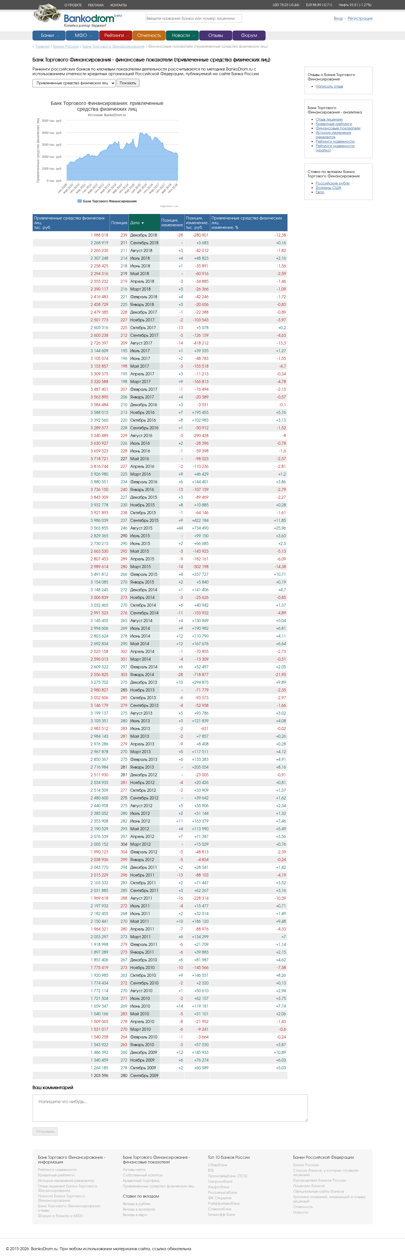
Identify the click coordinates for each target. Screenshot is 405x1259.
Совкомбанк (220, 1209)
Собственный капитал (143, 1175)
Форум (249, 35)
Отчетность (149, 35)
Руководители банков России (319, 1180)
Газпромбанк (220, 1181)
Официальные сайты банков (318, 1191)
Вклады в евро (135, 1214)
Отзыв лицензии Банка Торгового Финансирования (67, 1188)
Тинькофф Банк (221, 1214)
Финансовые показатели (338, 128)
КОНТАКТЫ (118, 5)
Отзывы (215, 35)
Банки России (306, 1165)
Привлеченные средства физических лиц (158, 1186)
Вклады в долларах (139, 1209)
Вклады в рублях (136, 1203)
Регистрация (360, 18)
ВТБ (211, 1170)
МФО (81, 35)
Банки (47, 35)
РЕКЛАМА (96, 5)
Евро (320, 192)
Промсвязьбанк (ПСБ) (228, 1176)
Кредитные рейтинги (334, 123)
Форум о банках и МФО (60, 1216)
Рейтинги (114, 35)
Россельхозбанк (222, 1192)
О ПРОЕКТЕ (73, 5)
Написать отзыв (329, 86)
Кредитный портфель (141, 1180)
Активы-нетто (134, 1169)
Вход (338, 18)
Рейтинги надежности (335, 141)
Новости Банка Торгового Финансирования (61, 1198)
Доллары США (328, 187)
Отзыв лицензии (329, 119)
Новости (181, 35)
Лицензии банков (309, 1186)
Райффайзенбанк (224, 1203)
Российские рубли (333, 183)
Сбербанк (217, 1165)
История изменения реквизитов (333, 134)
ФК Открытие (219, 1198)
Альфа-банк (218, 1187)
